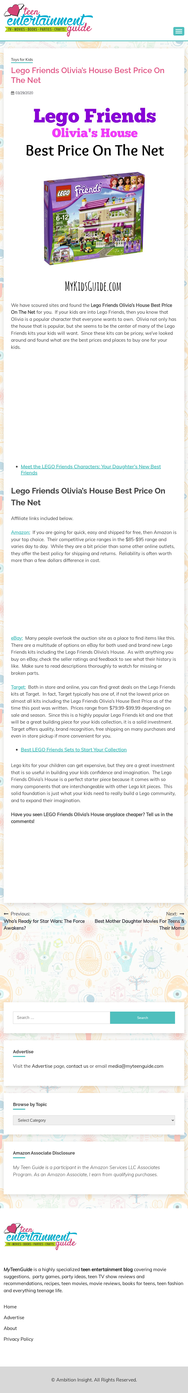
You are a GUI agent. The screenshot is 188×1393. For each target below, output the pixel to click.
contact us (77, 1066)
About (10, 1328)
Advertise (42, 1066)
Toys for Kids (22, 59)
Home (10, 1307)
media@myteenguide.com (136, 1066)
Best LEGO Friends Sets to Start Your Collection (74, 749)
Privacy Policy (18, 1339)
